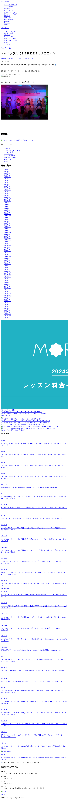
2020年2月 (7, 212)
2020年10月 (7, 201)
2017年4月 (7, 253)
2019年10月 (7, 217)
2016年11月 (7, 256)
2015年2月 (7, 267)
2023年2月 (7, 173)
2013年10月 (7, 297)
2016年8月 (7, 260)
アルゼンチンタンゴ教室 (12, 150)
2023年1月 (7, 175)
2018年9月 (7, 236)
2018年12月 (7, 232)
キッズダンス (20, 58)
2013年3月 (7, 308)
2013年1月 (7, 312)
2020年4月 (7, 208)
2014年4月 (7, 286)
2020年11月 (7, 199)
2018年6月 (7, 238)
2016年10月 (7, 258)
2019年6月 (7, 223)
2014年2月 (7, 290)
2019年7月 (7, 221)
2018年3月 (7, 240)
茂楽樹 (6, 42)
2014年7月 (7, 280)
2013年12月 (7, 293)
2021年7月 (7, 190)
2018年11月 (7, 234)
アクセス (7, 44)
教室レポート (29, 58)
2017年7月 (7, 249)
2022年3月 (7, 182)
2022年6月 (7, 178)
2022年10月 (7, 177)
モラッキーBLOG (9, 156)
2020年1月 (7, 214)
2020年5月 (7, 206)
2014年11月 (7, 273)
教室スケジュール (10, 38)
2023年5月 (7, 171)
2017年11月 (7, 245)
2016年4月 (7, 262)
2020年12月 (7, 197)
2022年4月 (7, 180)
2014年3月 (7, 288)
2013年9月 (7, 299)
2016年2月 (7, 264)
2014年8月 (7, 278)
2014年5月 (7, 284)
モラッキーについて (10, 31)
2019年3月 (7, 227)
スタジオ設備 (8, 33)
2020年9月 (7, 203)
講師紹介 (7, 35)
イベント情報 (8, 152)
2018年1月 (7, 243)
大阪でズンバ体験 (10, 157)
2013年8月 (7, 301)
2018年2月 (7, 241)
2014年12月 (7, 271)
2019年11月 (7, 215)
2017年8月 (7, 247)
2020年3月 (7, 210)
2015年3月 (7, 265)
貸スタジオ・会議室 (10, 40)
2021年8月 (7, 188)
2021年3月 (7, 193)
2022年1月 (7, 186)
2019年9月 (7, 219)
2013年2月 (7, 310)
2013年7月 (7, 302)
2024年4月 (7, 169)
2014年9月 (7, 277)
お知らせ (12, 58)
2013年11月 (7, 295)
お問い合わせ (5, 1)
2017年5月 (7, 251)
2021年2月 (7, 195)
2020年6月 (7, 204)
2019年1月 (7, 230)
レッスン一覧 (8, 36)
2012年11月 (7, 315)
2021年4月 (7, 191)
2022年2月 (7, 184)
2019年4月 (7, 225)
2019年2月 (7, 228)
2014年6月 (7, 282)
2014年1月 (7, 291)
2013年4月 (7, 306)
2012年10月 (7, 317)
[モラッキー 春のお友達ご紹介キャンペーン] (13, 430)
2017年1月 (7, 254)
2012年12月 (7, 314)
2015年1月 (7, 269)
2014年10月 (7, 275)
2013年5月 (7, 304)
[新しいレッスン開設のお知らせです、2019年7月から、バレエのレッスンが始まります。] (29, 428)
